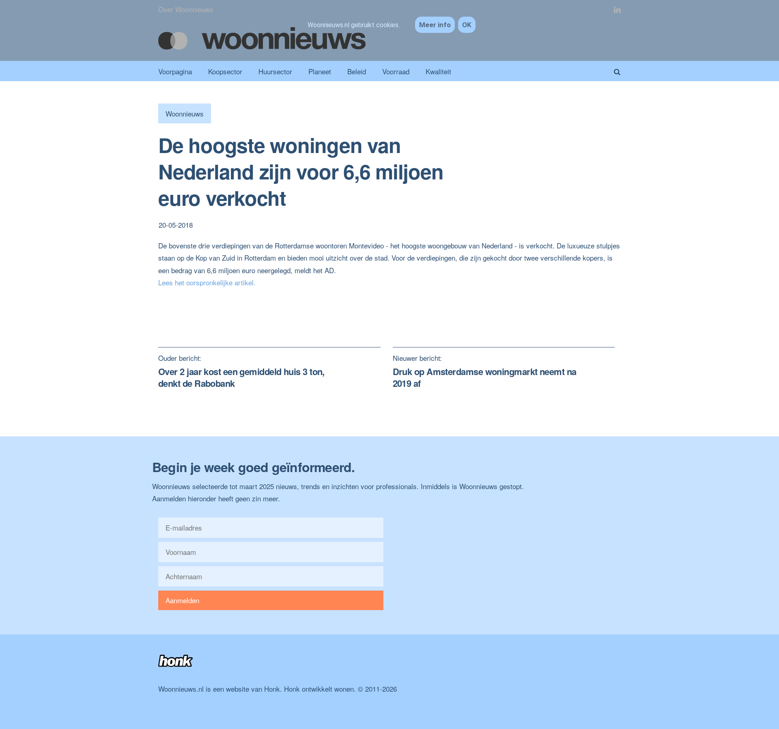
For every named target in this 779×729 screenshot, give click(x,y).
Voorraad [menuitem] (395, 71)
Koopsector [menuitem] (225, 71)
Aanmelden (182, 600)
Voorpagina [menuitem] (175, 71)
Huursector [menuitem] (275, 71)
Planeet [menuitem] (319, 71)
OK (466, 25)
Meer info (435, 25)
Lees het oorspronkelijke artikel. (207, 282)
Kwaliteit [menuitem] (438, 71)
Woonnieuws (185, 113)
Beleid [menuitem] (356, 71)
